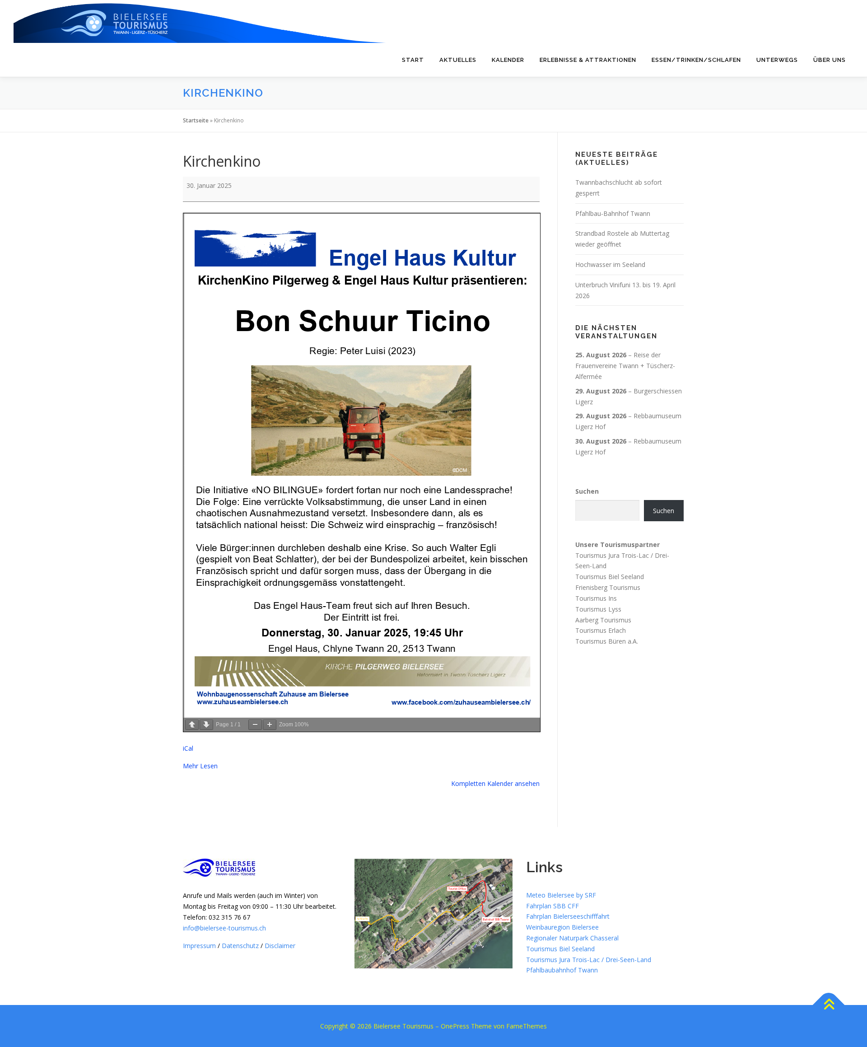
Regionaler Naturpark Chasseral (572, 938)
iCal (188, 748)
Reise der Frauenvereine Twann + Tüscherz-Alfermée (625, 366)
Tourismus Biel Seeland (609, 576)
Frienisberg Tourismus (607, 587)
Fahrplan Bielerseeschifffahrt (568, 916)
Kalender (508, 59)
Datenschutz (240, 945)
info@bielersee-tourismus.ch (224, 928)
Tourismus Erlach (600, 630)
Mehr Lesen (200, 766)
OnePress (455, 1026)
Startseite (196, 120)
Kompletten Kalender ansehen (495, 783)
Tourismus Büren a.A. (606, 641)
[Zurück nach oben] (829, 1005)
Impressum (199, 945)
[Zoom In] (269, 725)
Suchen (587, 491)
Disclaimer (280, 945)
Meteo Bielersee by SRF (561, 895)
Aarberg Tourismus (603, 619)
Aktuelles (457, 59)
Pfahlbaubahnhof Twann (562, 970)
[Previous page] (192, 725)
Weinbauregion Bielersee (562, 927)
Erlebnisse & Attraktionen (588, 59)
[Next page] (206, 725)
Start (413, 59)
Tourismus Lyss (598, 609)
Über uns (829, 59)
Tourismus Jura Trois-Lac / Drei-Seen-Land (588, 959)
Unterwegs (777, 59)
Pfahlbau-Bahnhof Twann (612, 213)
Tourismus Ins (596, 598)
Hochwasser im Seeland (610, 264)
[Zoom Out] (255, 725)
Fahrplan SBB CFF (552, 906)
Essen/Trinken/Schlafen (696, 59)
